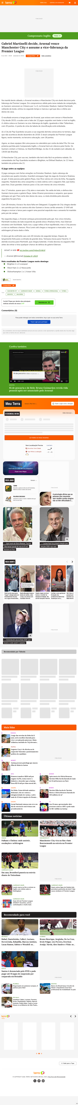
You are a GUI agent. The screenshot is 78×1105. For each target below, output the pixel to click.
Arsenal (38, 291)
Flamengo (42, 936)
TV (50, 801)
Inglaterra (20, 294)
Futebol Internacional (51, 291)
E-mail (69, 2)
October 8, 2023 (31, 256)
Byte (12, 774)
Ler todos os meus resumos (39, 438)
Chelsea (4, 838)
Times (56, 36)
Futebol (64, 291)
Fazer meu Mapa (20, 472)
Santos (4, 968)
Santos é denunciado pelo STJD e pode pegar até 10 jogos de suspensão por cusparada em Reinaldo (19, 974)
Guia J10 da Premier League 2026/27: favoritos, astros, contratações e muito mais (23, 903)
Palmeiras (16, 984)
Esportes (10, 294)
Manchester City (12, 291)
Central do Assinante (57, 2)
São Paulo (5, 936)
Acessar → (34, 480)
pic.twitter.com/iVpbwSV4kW (32, 250)
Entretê (13, 760)
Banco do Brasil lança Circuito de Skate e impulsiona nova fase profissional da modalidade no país (63, 988)
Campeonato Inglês (26, 291)
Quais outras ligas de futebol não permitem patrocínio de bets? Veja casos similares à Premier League (63, 889)
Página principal (11, 2)
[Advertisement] (54, 903)
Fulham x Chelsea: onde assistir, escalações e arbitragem (16, 841)
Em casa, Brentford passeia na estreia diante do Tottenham (18, 873)
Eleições (13, 788)
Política (13, 747)
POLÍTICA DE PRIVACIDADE (56, 1077)
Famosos (13, 733)
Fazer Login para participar (39, 322)
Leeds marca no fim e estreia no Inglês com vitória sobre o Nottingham (24, 889)
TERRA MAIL (43, 2)
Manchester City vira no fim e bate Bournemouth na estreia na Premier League (56, 843)
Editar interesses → (68, 413)
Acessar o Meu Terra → (31, 403)
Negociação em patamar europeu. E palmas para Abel (25, 987)
